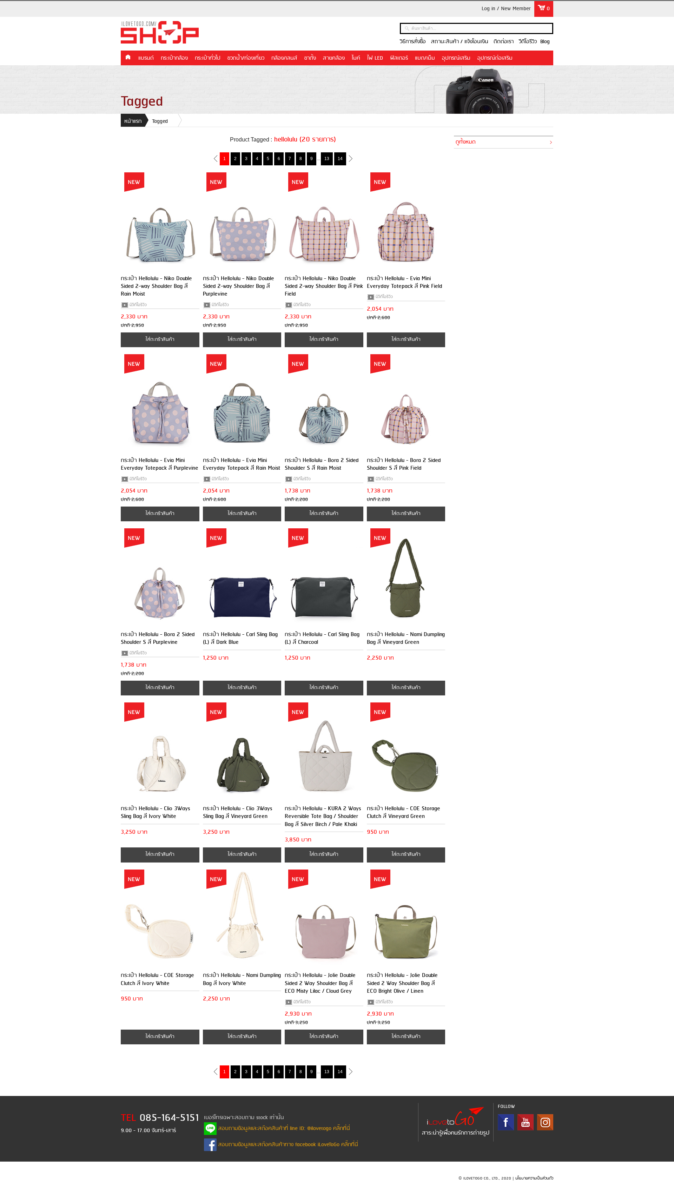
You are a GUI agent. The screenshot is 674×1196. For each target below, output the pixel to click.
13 (326, 158)
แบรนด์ (146, 58)
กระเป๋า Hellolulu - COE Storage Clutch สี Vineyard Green (403, 812)
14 (340, 158)
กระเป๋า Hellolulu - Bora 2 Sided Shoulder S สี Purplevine (157, 638)
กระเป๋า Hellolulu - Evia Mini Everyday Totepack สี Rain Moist (241, 464)
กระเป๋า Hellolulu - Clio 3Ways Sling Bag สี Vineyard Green (237, 812)
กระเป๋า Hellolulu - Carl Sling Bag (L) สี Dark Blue (240, 638)
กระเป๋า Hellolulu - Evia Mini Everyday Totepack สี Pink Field (404, 282)
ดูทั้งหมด (466, 142)
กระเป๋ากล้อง (174, 58)
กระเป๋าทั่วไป (207, 58)
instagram (545, 1122)
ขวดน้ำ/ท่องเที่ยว (245, 58)
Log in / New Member (506, 8)
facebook (506, 1122)
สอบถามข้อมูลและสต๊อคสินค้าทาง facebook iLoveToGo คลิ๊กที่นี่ (287, 1144)
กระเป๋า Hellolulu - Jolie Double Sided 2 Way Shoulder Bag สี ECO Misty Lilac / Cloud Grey (320, 983)
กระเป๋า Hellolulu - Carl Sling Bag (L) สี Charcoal (322, 638)
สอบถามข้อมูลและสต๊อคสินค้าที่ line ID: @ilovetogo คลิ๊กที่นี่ (283, 1128)
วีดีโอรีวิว (528, 41)
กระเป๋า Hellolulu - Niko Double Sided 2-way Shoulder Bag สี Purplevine (238, 286)
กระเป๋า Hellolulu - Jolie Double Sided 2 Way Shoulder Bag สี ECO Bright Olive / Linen (402, 983)
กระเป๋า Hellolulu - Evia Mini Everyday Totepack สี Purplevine (159, 464)
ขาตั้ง (310, 58)
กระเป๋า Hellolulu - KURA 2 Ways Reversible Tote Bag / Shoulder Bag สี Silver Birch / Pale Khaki (323, 816)
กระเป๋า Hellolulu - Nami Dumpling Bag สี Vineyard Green (406, 638)
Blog (545, 41)
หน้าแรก (128, 58)
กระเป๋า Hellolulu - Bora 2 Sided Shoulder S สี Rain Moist (321, 464)
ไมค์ (356, 58)
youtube (525, 1122)
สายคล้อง (334, 58)
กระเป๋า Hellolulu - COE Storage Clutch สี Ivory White (157, 979)
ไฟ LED (375, 58)
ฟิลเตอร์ (399, 58)
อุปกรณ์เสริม (456, 58)
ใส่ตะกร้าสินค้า (160, 340)
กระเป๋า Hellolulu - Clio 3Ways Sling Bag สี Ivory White (155, 812)
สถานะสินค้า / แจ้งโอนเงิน (459, 41)
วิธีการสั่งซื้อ (413, 41)
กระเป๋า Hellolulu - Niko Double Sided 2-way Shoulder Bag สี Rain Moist (156, 286)
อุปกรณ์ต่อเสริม (495, 58)
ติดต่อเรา (504, 41)
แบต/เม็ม (425, 58)
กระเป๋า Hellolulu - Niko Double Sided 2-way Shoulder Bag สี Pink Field (324, 286)
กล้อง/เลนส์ (284, 58)
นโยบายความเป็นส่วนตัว (534, 1178)
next (350, 158)
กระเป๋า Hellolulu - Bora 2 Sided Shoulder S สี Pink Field (404, 464)
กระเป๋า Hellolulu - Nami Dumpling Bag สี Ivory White (242, 979)
